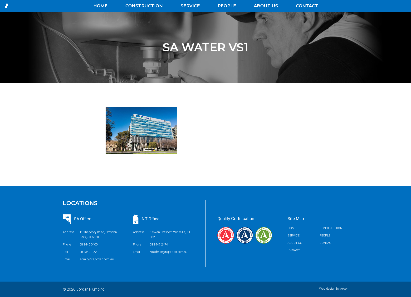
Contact (307, 6)
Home (100, 6)
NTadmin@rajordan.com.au (168, 252)
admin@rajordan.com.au (96, 259)
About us (266, 6)
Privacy (294, 250)
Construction (144, 6)
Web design (327, 288)
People (227, 6)
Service (190, 6)
